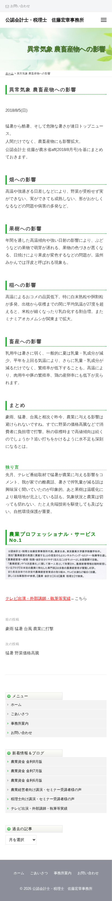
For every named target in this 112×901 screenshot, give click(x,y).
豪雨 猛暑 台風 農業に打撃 (29, 628)
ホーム (16, 705)
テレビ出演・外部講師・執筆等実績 (38, 598)
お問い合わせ (20, 6)
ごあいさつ (20, 714)
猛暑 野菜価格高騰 (22, 653)
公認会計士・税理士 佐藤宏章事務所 (44, 20)
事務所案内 (20, 723)
